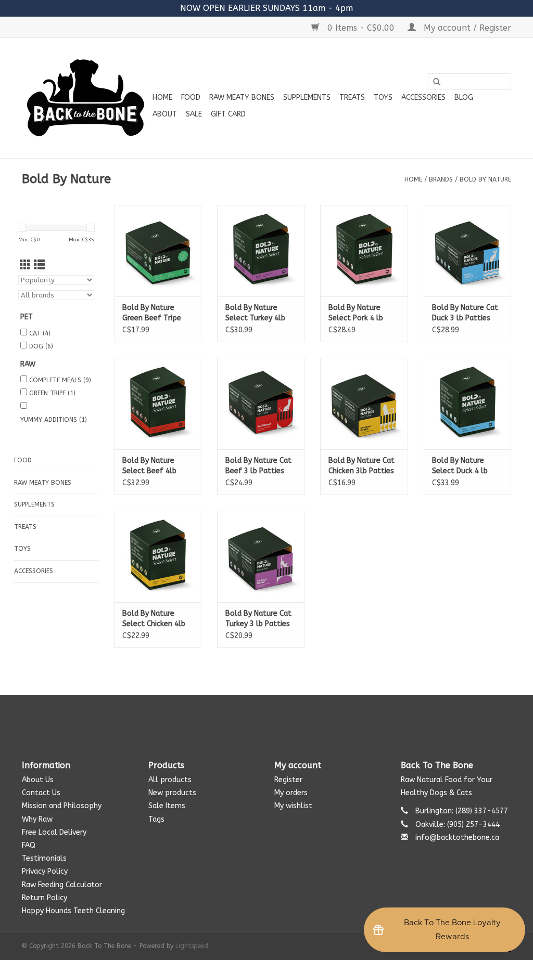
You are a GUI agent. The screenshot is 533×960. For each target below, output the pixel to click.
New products (172, 792)
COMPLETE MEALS (60, 380)
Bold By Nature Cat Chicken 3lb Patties (361, 465)
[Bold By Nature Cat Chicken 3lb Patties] (364, 403)
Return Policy (44, 897)
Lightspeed (191, 946)
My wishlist (293, 805)
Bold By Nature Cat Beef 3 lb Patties (258, 465)
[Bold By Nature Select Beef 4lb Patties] (157, 403)
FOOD (190, 97)
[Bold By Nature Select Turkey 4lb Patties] (260, 250)
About (165, 114)
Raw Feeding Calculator (62, 884)
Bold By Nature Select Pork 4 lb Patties (355, 313)
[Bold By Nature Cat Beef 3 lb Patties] (260, 403)
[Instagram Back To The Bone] (266, 718)
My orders (291, 792)
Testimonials (44, 858)
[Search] (437, 82)
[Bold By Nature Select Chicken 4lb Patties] (157, 556)
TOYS (383, 97)
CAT (39, 333)
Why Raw (37, 819)
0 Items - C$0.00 (361, 28)
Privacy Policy (45, 871)
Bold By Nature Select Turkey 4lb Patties (255, 313)
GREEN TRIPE (52, 393)
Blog (463, 97)
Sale (194, 114)
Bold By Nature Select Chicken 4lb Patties (153, 619)
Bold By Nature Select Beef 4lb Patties (149, 466)
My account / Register (466, 28)
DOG (41, 346)
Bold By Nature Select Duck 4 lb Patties (460, 466)
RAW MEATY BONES (241, 97)
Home (162, 97)
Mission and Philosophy (61, 805)
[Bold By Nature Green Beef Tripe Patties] (157, 250)
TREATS (352, 97)
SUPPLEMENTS (307, 97)
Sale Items (166, 805)
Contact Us (41, 792)
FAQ (28, 845)
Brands (441, 179)
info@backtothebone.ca (457, 837)
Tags (156, 819)
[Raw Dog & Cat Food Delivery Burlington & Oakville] (85, 98)
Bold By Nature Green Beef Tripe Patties (151, 313)
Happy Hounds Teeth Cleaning (73, 910)
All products (170, 779)
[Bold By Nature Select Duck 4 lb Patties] (467, 403)
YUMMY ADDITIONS (53, 419)
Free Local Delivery (54, 832)
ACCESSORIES (423, 97)
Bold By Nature (485, 179)
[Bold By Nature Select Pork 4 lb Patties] (364, 250)
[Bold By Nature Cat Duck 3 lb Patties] (467, 250)
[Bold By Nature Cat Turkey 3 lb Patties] (260, 556)
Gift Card (228, 114)
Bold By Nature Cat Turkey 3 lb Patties (258, 618)
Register (288, 779)
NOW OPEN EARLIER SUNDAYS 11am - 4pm (266, 8)
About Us (38, 779)
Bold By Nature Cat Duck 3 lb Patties (465, 312)
